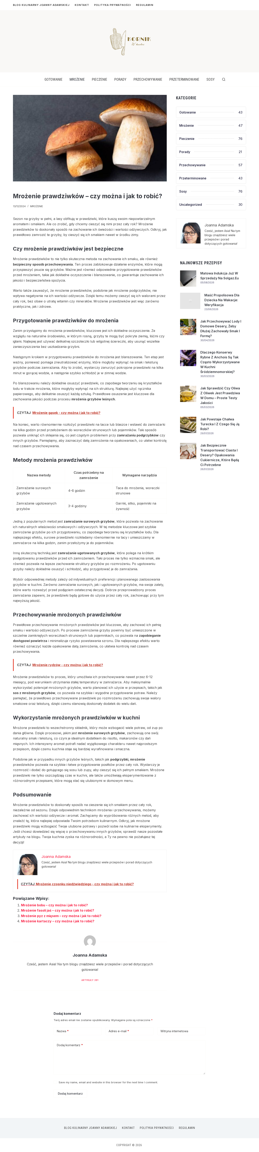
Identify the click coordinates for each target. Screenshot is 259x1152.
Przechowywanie (148, 79)
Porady (120, 79)
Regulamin (144, 4)
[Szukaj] (223, 79)
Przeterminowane (184, 79)
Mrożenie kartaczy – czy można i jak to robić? (57, 921)
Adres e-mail (119, 1031)
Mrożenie (77, 79)
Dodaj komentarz (70, 1045)
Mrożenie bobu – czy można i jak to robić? (54, 905)
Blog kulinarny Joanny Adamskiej (41, 4)
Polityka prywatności (112, 4)
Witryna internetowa (174, 1031)
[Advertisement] (211, 513)
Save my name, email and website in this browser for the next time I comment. (108, 1082)
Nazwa (63, 1031)
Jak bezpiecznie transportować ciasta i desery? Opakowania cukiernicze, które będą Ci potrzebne (219, 455)
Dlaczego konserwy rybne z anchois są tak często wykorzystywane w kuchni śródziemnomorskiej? (220, 362)
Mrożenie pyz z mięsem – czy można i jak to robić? (61, 916)
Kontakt (82, 4)
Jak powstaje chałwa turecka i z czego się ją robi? (219, 424)
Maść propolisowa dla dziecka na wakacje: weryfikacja (221, 300)
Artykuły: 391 (89, 980)
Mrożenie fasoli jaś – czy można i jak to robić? (57, 910)
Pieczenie (99, 79)
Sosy (210, 79)
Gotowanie (54, 79)
